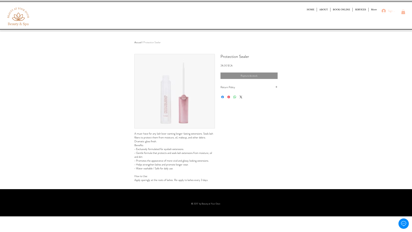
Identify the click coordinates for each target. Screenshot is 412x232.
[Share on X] (241, 97)
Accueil (138, 42)
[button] (403, 11)
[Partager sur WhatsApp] (235, 97)
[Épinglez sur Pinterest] (229, 97)
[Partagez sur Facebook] (223, 97)
